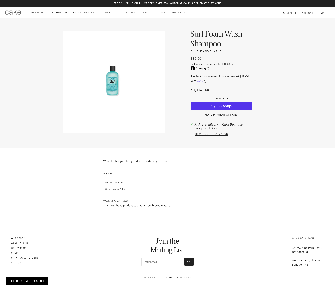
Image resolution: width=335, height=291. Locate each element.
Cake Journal (20, 243)
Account (307, 13)
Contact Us (19, 248)
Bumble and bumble (206, 51)
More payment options (221, 115)
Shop (14, 252)
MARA (187, 278)
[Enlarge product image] (114, 82)
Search (16, 262)
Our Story (18, 238)
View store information (211, 134)
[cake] (13, 12)
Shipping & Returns (25, 257)
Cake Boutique (232, 124)
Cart (322, 13)
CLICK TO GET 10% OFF (27, 281)
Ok (189, 261)
